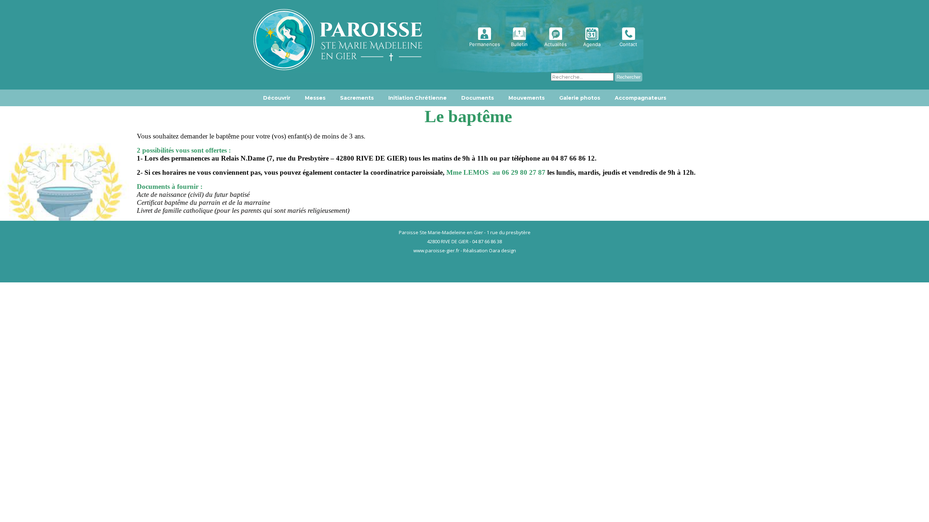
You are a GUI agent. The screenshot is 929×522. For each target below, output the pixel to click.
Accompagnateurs (640, 98)
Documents (477, 98)
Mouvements (526, 98)
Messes (315, 98)
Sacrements (357, 98)
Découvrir (276, 98)
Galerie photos (579, 98)
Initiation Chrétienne (417, 98)
